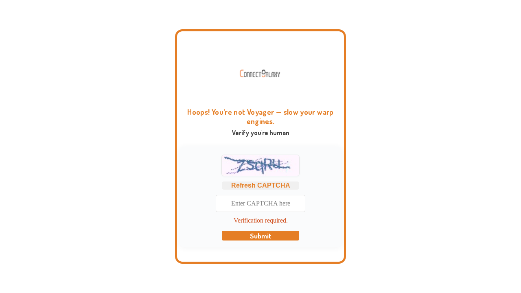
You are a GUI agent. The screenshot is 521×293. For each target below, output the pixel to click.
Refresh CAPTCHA (260, 185)
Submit (260, 235)
